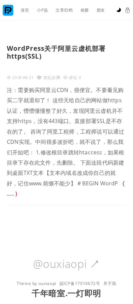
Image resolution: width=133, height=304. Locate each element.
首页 (25, 10)
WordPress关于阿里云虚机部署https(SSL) (56, 52)
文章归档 (64, 10)
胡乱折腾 (52, 78)
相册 (84, 10)
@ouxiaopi (66, 264)
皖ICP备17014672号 (80, 283)
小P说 (42, 10)
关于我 (109, 283)
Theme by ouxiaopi (36, 283)
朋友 (101, 10)
